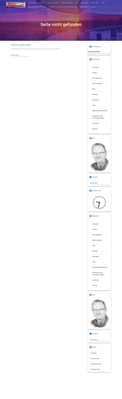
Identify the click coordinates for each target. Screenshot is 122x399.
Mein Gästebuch (53, 3)
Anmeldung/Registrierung (37, 7)
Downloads (95, 3)
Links (103, 3)
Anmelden (94, 353)
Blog (77, 3)
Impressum (83, 7)
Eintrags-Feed (95, 358)
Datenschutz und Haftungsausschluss (63, 7)
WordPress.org (95, 369)
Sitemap (93, 7)
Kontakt (42, 3)
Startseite (32, 3)
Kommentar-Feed (96, 364)
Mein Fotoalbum (67, 3)
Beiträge (85, 3)
